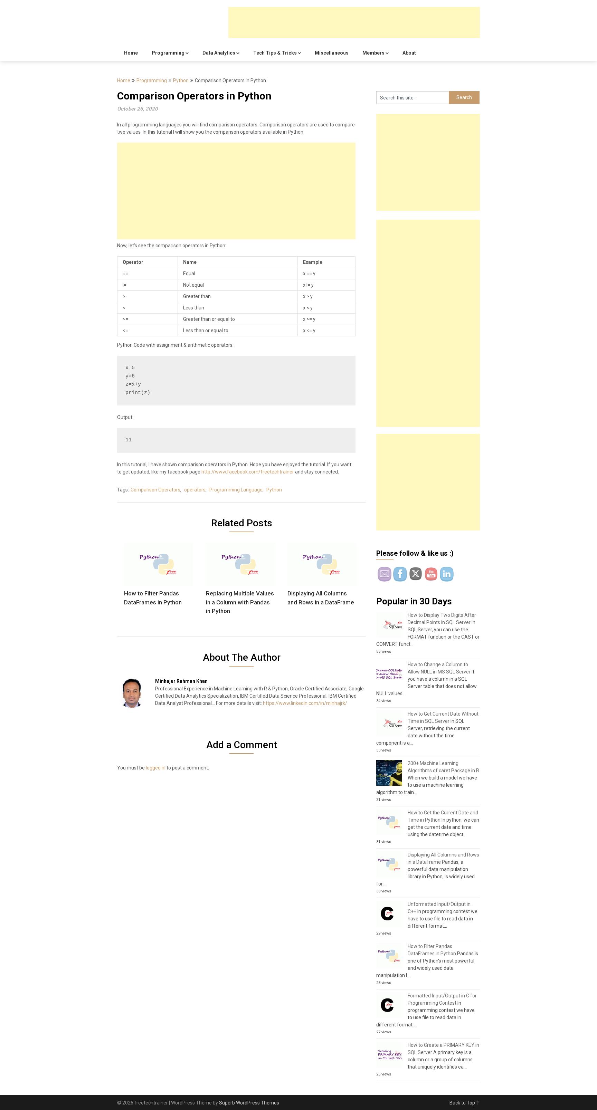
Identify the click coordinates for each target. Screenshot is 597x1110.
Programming (168, 53)
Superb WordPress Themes (249, 1103)
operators (195, 489)
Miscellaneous (332, 53)
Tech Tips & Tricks (275, 53)
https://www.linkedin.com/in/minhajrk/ (305, 703)
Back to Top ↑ (464, 1103)
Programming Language (236, 489)
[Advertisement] (354, 22)
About (409, 53)
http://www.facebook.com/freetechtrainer (247, 472)
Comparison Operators (155, 489)
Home (131, 53)
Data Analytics (218, 53)
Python (181, 80)
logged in (155, 768)
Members (373, 53)
